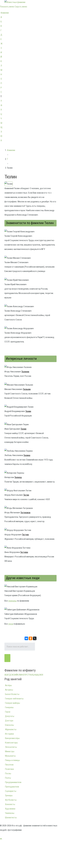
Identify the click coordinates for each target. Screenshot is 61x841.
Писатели (9, 764)
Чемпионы (9, 813)
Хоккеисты (10, 804)
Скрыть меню (21, 6)
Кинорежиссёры (12, 738)
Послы (8, 773)
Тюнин (28, 411)
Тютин (26, 495)
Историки (9, 733)
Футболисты (11, 800)
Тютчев (25, 534)
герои (10, 624)
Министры (9, 751)
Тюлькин (27, 389)
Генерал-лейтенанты (14, 698)
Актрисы (9, 689)
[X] (34, 638)
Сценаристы (10, 791)
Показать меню (7, 6)
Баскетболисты (12, 694)
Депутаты (9, 716)
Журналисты (10, 729)
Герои (7, 711)
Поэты (8, 778)
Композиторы (11, 742)
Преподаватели (12, 786)
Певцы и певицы (12, 760)
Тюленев (25, 371)
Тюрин (23, 429)
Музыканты (10, 756)
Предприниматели (13, 782)
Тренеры (9, 795)
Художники (10, 808)
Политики (9, 769)
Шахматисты (11, 817)
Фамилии (5, 12)
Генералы (9, 707)
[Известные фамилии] (14, 2)
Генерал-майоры (12, 703)
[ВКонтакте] (26, 638)
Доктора (9, 720)
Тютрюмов (25, 512)
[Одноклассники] (30, 638)
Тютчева (24, 552)
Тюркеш (18, 477)
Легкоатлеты (11, 747)
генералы (12, 600)
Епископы (9, 725)
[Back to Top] (1, 838)
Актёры (8, 685)
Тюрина (27, 455)
